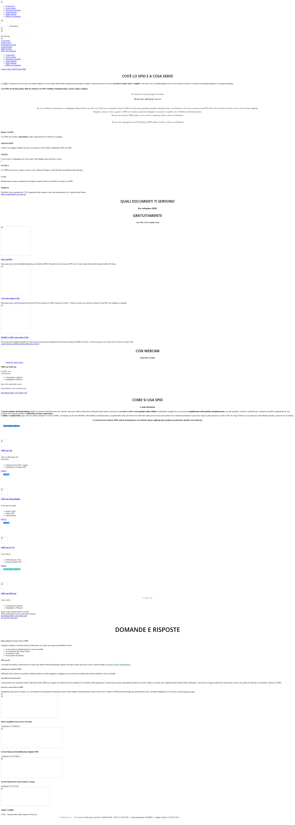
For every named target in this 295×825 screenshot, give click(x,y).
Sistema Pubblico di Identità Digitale (23, 23)
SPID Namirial (11, 14)
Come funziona (11, 12)
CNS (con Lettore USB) (10, 298)
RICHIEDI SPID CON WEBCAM (14, 393)
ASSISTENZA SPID (9, 344)
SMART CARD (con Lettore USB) (14, 337)
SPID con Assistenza (13, 16)
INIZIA (4, 471)
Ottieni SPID (21, 69)
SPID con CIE (6, 450)
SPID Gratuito (6, 194)
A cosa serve (10, 6)
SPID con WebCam (18, 194)
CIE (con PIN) (6, 259)
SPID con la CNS (8, 547)
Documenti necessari (13, 10)
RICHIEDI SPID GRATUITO (28, 344)
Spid (32, 411)
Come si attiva (11, 8)
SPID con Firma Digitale (10, 499)
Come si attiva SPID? (9, 69)
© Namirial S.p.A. (65, 817)
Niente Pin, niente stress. (14, 362)
